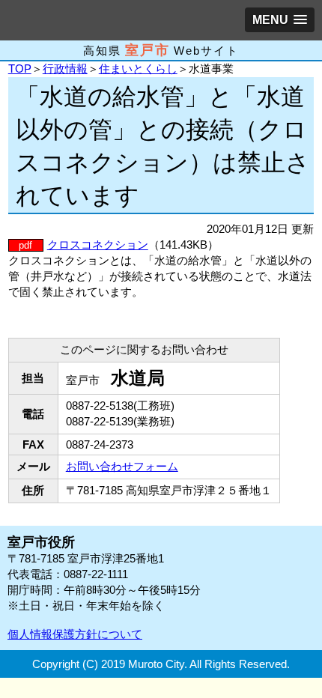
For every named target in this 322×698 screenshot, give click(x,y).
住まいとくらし (138, 68)
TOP (19, 68)
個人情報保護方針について (74, 634)
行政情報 (65, 68)
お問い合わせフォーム (122, 466)
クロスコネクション (97, 244)
